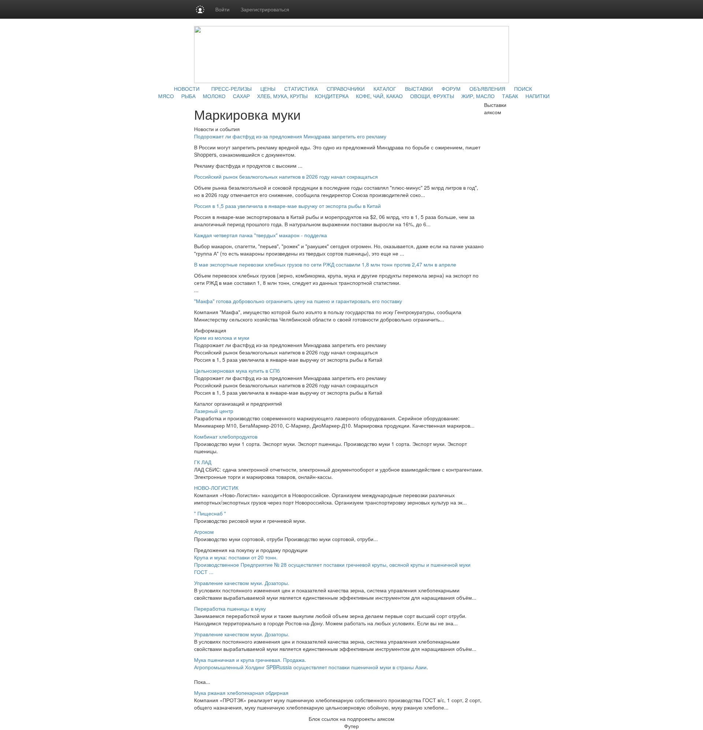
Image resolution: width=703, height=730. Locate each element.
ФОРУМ (451, 88)
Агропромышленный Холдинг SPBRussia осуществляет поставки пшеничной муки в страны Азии (310, 667)
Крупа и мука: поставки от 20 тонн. (236, 557)
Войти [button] (222, 9)
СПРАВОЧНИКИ (346, 88)
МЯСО (166, 96)
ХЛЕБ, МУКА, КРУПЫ (282, 96)
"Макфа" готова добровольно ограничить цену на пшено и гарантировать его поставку (298, 301)
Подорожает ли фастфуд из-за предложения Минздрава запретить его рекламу (290, 136)
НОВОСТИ (187, 88)
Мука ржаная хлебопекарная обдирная (241, 692)
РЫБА (188, 96)
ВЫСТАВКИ (419, 88)
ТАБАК (510, 96)
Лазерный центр (213, 410)
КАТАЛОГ (384, 88)
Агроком (204, 531)
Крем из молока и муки (221, 337)
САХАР (241, 96)
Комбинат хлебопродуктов (225, 436)
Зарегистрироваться (265, 9)
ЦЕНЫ (267, 88)
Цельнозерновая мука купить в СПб (237, 370)
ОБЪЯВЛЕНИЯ (487, 88)
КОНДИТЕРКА (332, 96)
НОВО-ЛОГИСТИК (216, 487)
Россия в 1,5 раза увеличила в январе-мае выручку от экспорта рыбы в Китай (287, 205)
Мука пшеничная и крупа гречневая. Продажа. (250, 659)
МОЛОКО (214, 96)
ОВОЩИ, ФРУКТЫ (432, 96)
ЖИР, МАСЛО (478, 96)
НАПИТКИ (537, 96)
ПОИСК (523, 88)
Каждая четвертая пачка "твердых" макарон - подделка (260, 235)
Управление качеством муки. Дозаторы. (241, 582)
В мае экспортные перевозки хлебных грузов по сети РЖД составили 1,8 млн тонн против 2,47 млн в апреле (325, 264)
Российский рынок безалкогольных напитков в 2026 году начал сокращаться (286, 176)
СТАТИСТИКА (301, 88)
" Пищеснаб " (210, 513)
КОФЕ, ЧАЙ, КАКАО (379, 96)
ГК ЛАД (202, 462)
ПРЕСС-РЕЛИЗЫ (231, 88)
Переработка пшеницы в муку (230, 608)
